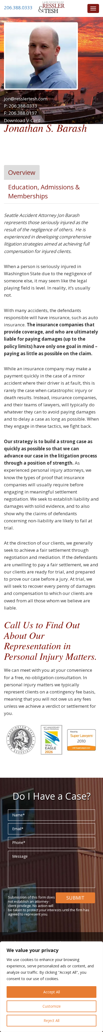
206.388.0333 (18, 8)
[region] (51, 986)
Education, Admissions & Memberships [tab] (44, 191)
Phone (18, 842)
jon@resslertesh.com (25, 99)
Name (18, 814)
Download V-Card (22, 120)
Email (18, 828)
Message (20, 856)
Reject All (51, 1020)
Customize (52, 1006)
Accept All (51, 991)
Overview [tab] (21, 172)
